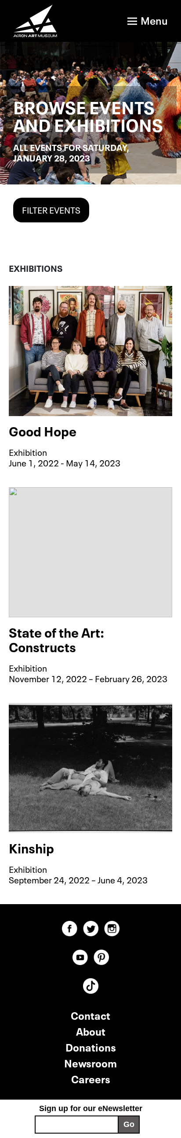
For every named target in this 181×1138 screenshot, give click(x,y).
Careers (90, 1078)
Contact (90, 1014)
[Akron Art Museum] (40, 21)
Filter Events (51, 209)
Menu (154, 19)
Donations (90, 1046)
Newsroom (90, 1062)
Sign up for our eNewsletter (90, 1108)
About (90, 1030)
